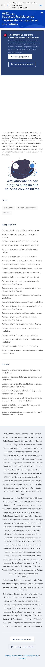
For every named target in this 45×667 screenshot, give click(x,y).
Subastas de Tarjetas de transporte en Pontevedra (22, 575)
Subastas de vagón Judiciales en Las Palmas (20, 346)
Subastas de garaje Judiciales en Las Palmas (20, 241)
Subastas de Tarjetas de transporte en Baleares (22, 459)
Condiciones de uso (31, 655)
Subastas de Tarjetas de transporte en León (23, 534)
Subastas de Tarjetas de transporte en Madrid (22, 545)
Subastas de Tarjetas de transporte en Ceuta (22, 488)
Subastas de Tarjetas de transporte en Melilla (22, 552)
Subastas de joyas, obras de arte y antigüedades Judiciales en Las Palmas (22, 307)
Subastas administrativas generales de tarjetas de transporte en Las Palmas (22, 413)
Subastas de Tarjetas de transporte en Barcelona (23, 462)
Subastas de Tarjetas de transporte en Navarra (22, 559)
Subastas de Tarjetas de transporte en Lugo (23, 537)
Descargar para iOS (21, 56)
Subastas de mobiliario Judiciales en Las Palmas (21, 324)
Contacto (22, 658)
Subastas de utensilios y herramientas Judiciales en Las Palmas (22, 340)
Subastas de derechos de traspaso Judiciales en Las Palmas (21, 296)
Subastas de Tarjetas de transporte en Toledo (22, 612)
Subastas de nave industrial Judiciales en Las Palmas (20, 251)
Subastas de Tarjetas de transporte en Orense (22, 563)
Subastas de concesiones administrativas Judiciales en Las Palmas (22, 351)
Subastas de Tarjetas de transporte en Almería (22, 444)
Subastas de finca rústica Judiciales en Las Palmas (22, 260)
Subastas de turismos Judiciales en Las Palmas (21, 264)
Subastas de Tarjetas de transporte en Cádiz (22, 477)
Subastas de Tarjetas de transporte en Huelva (22, 523)
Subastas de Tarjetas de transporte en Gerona (22, 512)
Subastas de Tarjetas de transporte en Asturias (22, 448)
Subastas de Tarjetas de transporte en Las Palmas (22, 570)
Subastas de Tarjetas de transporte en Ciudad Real (22, 493)
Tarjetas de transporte (27, 208)
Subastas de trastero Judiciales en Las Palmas (20, 245)
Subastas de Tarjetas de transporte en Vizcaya (23, 466)
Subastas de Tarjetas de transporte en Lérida (22, 541)
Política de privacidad (13, 655)
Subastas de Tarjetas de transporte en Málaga (22, 548)
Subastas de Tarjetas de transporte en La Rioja (22, 580)
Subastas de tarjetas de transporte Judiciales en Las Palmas (21, 329)
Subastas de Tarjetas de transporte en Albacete (22, 437)
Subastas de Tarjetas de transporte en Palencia (22, 566)
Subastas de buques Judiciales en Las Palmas (20, 277)
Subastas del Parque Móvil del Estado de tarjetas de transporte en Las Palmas (22, 385)
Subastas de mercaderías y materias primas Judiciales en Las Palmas (19, 318)
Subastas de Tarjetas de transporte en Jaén (22, 530)
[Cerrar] (2, 5)
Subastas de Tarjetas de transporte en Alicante (22, 441)
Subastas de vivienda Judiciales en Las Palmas (20, 230)
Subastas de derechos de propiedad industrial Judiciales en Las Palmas (20, 282)
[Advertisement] (22, 102)
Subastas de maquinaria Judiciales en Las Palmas (22, 313)
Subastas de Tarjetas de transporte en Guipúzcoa (22, 509)
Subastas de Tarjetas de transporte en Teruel (22, 608)
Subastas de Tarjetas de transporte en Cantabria (22, 480)
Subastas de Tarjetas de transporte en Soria (22, 601)
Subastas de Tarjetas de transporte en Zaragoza (22, 626)
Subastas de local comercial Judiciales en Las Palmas (20, 235)
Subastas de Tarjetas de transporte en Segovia (22, 594)
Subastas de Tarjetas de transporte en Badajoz (22, 455)
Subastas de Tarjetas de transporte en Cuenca (22, 505)
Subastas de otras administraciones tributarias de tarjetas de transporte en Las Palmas (22, 399)
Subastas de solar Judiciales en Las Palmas (19, 256)
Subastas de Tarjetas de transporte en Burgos (22, 470)
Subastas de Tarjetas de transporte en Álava (22, 434)
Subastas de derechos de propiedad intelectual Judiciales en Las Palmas (21, 289)
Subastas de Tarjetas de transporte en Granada (22, 516)
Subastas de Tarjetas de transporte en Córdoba (22, 498)
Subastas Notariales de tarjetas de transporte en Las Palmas (22, 378)
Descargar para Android (23, 64)
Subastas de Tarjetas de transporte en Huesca (23, 527)
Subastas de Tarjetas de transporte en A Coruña (22, 501)
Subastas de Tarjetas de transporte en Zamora (22, 623)
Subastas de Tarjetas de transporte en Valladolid (22, 619)
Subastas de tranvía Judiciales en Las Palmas (20, 335)
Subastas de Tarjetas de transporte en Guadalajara (22, 519)
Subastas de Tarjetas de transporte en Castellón (22, 484)
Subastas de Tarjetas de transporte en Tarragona (22, 605)
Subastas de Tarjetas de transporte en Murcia (22, 555)
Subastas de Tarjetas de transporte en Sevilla (22, 597)
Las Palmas (9, 208)
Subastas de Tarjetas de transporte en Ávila (22, 452)
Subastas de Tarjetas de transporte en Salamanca (22, 584)
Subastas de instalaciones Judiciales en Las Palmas (22, 302)
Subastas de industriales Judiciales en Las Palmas (22, 269)
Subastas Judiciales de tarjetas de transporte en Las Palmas (21, 371)
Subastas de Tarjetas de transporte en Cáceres (22, 473)
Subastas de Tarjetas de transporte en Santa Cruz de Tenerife (22, 589)
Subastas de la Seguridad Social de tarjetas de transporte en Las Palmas (21, 406)
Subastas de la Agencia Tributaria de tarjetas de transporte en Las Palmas (21, 392)
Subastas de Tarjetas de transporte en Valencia (22, 615)
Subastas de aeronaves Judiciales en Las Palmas (21, 273)
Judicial (7, 213)
